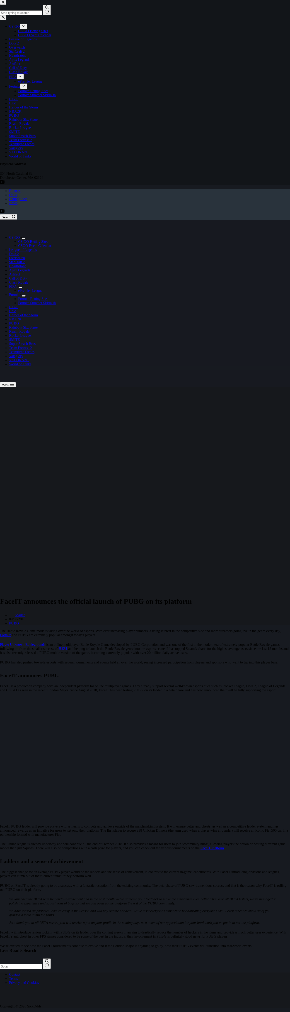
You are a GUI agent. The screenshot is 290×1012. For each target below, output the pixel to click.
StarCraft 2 (17, 262)
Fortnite (14, 295)
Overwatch (17, 258)
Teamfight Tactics (21, 352)
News (13, 203)
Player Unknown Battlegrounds (22, 644)
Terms (13, 978)
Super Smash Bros (22, 344)
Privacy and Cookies (24, 983)
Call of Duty (18, 278)
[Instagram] (2, 212)
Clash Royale (18, 282)
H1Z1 (13, 307)
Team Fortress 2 (20, 348)
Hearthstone (17, 266)
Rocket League (20, 335)
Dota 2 (14, 254)
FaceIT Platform (212, 848)
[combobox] (21, 966)
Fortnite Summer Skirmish (37, 303)
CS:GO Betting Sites (33, 241)
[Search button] (47, 963)
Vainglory (16, 356)
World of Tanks (20, 364)
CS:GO (14, 237)
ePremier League (30, 290)
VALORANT (19, 360)
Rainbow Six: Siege (23, 327)
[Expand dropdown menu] (23, 238)
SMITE (14, 339)
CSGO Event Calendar (34, 246)
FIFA (13, 286)
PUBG (14, 323)
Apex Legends (19, 270)
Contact (14, 974)
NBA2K (15, 319)
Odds (13, 195)
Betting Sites (18, 199)
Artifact (14, 274)
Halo (12, 311)
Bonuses (15, 191)
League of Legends (23, 250)
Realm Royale (19, 331)
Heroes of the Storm (23, 315)
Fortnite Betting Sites (33, 299)
